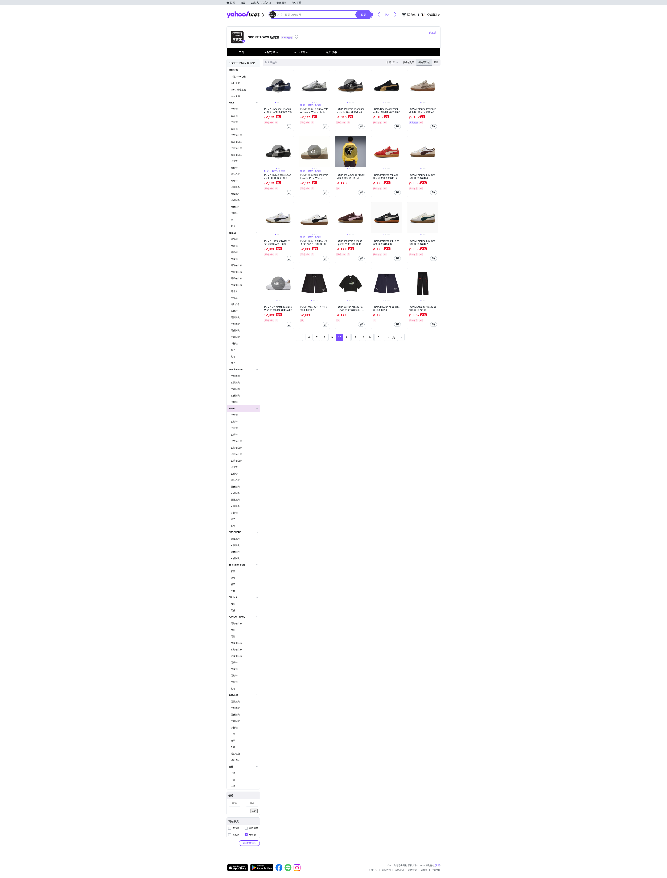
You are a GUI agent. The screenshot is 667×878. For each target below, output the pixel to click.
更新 (437, 865)
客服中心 (373, 869)
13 (362, 337)
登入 (387, 14)
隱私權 (424, 869)
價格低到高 (408, 62)
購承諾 (432, 32)
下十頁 (391, 337)
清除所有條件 (249, 843)
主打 (241, 52)
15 (377, 337)
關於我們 (386, 869)
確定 (254, 810)
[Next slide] (291, 85)
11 (347, 337)
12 (354, 337)
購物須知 (399, 869)
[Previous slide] (265, 85)
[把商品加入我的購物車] (289, 126)
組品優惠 (331, 52)
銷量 (436, 62)
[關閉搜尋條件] (278, 14)
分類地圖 (435, 869)
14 (370, 337)
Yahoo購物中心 (245, 14)
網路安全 (412, 869)
